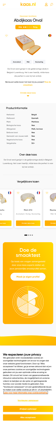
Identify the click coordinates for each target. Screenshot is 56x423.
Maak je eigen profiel (28, 276)
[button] (24, 234)
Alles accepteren (28, 417)
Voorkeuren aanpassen (28, 400)
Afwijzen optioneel (28, 409)
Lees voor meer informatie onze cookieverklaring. (26, 392)
